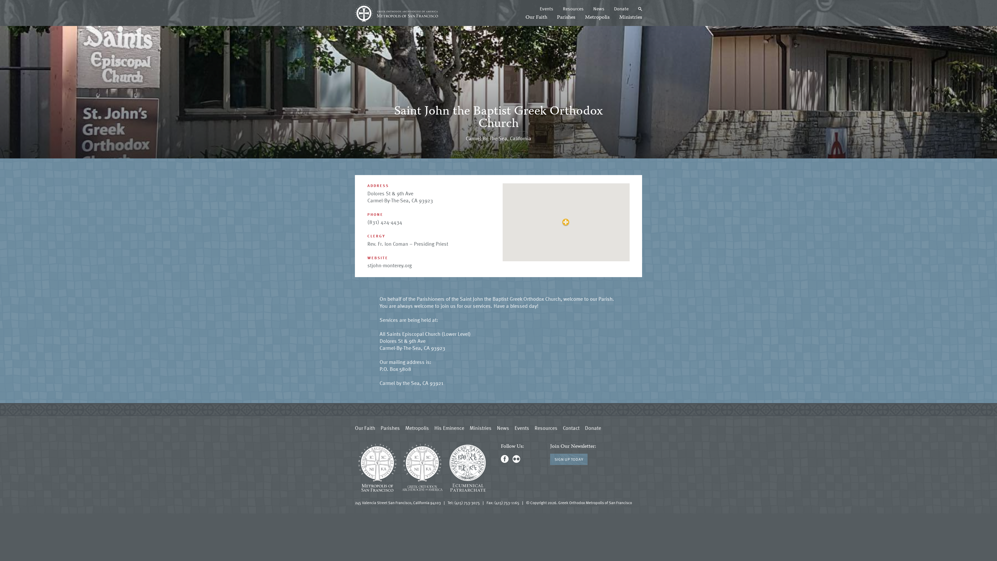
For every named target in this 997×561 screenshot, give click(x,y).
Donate (621, 8)
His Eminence (449, 428)
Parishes (566, 17)
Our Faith (536, 17)
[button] (565, 222)
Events (546, 8)
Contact (571, 428)
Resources (573, 8)
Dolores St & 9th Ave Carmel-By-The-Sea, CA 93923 (400, 196)
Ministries (630, 17)
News (598, 8)
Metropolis (597, 17)
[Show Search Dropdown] (640, 8)
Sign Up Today (569, 459)
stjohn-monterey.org (389, 265)
